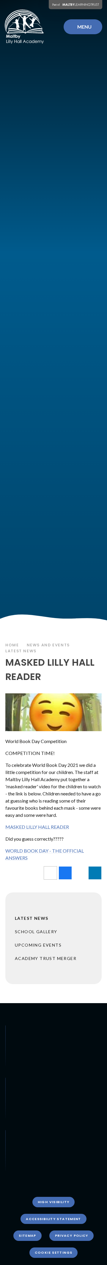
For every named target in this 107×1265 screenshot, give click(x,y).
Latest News (21, 651)
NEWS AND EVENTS (48, 645)
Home (12, 645)
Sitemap (27, 1235)
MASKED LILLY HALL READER (37, 827)
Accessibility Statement (53, 1218)
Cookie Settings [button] (54, 1252)
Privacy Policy (71, 1235)
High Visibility (54, 1202)
